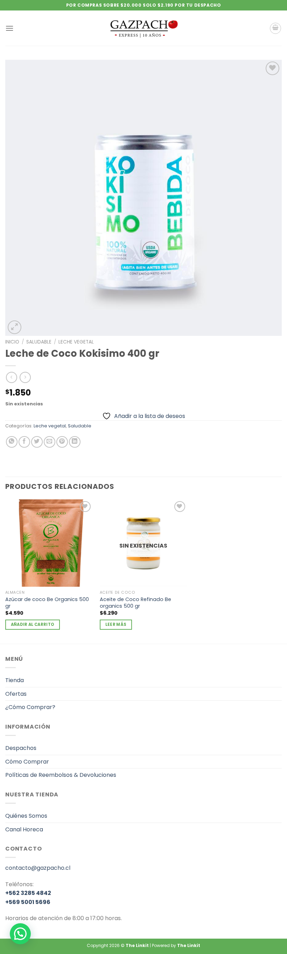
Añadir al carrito (33, 624)
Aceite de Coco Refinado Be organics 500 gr (135, 602)
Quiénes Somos (26, 816)
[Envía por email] (49, 442)
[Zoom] (14, 327)
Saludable (38, 342)
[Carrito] (275, 28)
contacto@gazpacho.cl (37, 868)
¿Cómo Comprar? (30, 707)
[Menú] (9, 28)
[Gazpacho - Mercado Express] (143, 28)
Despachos (20, 748)
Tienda (14, 680)
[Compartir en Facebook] (24, 442)
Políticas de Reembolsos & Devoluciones (60, 775)
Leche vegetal (76, 342)
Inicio (12, 342)
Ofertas (16, 694)
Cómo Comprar (27, 762)
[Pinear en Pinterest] (62, 442)
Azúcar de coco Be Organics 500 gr (47, 602)
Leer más (116, 624)
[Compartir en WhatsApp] (12, 442)
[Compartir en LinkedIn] (74, 442)
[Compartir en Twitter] (37, 442)
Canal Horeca (24, 829)
